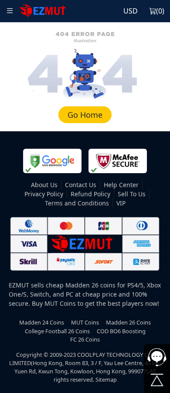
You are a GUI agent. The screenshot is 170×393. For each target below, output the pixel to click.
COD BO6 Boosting (121, 331)
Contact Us (80, 185)
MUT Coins (85, 322)
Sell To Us (132, 194)
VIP (121, 203)
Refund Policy (90, 194)
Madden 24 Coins (41, 322)
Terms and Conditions (77, 203)
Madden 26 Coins (128, 322)
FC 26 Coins (85, 339)
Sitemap (106, 379)
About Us (44, 185)
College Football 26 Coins (57, 331)
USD (130, 11)
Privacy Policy (43, 194)
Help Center (121, 185)
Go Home (85, 114)
